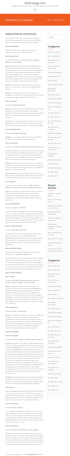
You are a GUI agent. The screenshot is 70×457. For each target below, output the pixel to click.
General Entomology (56, 103)
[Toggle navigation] (35, 9)
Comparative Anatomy (56, 84)
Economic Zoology (55, 95)
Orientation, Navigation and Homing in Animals (55, 226)
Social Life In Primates (56, 239)
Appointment (32, 454)
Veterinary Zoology (55, 160)
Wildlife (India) (54, 164)
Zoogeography (54, 172)
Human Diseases (55, 113)
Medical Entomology (56, 133)
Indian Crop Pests (55, 117)
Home (49, 20)
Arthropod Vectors (55, 76)
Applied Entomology (56, 72)
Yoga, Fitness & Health (56, 168)
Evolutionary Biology (56, 99)
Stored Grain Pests (55, 143)
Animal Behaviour (55, 56)
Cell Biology (53, 80)
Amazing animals (55, 52)
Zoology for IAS (54, 176)
